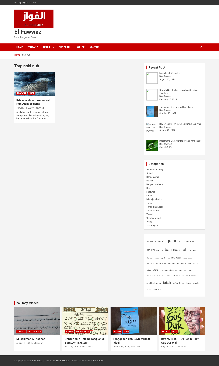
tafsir (167, 282)
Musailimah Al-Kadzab (30, 339)
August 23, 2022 (168, 346)
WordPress (98, 360)
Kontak (94, 47)
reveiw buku (150, 276)
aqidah (186, 242)
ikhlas (184, 258)
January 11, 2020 (24, 108)
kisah (164, 263)
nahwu (148, 270)
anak (180, 242)
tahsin (182, 283)
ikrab (195, 258)
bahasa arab (176, 249)
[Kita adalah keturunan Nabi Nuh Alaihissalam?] (34, 84)
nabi (189, 263)
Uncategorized (153, 218)
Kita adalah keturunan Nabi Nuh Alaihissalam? (33, 102)
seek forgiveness (178, 276)
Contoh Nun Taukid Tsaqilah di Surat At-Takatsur (85, 340)
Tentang (32, 47)
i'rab (168, 258)
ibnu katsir (176, 257)
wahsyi (149, 289)
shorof (193, 276)
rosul (168, 276)
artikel (150, 250)
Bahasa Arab (152, 177)
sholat (187, 276)
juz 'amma (157, 263)
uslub (196, 283)
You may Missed (27, 303)
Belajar (149, 180)
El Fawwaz (28, 31)
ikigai (190, 258)
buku (149, 257)
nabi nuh (195, 263)
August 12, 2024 (24, 343)
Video (149, 221)
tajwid (189, 283)
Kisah (32, 93)
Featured (21, 93)
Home (19, 47)
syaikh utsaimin (153, 283)
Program (64, 47)
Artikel (47, 47)
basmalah (192, 250)
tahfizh (175, 283)
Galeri (81, 47)
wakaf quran (157, 289)
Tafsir (149, 203)
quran (156, 269)
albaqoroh (149, 242)
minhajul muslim (173, 263)
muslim (183, 263)
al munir (158, 242)
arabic (192, 242)
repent (191, 270)
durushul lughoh (159, 258)
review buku (161, 276)
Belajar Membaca (154, 184)
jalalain (149, 263)
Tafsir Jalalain (153, 210)
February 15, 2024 (73, 346)
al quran (169, 240)
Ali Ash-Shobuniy (154, 169)
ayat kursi (159, 250)
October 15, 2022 (121, 346)
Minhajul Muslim (154, 199)
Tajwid (149, 214)
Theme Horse (62, 360)
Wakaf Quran (152, 225)
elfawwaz (39, 108)
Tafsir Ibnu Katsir (154, 206)
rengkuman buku (181, 270)
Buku (148, 188)
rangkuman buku (168, 270)
